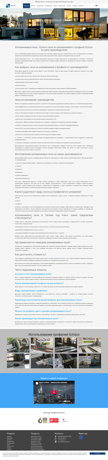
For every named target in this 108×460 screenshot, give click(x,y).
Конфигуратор (48, 5)
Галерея (69, 5)
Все (4, 25)
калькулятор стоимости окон (61, 258)
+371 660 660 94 (60, 438)
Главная (9, 436)
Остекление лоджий (45, 28)
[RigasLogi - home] (11, 7)
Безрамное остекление (15, 25)
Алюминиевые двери (68, 25)
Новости (33, 5)
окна (88, 71)
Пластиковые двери (61, 28)
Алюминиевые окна (84, 25)
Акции (55, 5)
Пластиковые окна (77, 28)
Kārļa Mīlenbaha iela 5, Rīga (63, 436)
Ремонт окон (62, 5)
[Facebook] (81, 437)
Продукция (26, 5)
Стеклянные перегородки (34, 25)
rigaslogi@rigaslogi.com (62, 442)
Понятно (97, 453)
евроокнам (50, 59)
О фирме (74, 5)
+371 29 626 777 (60, 440)
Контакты (80, 5)
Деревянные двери (99, 25)
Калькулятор (40, 5)
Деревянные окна (30, 28)
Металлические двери (52, 25)
